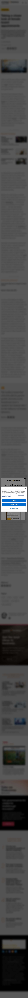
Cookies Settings (14, 508)
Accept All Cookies (14, 504)
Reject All (14, 500)
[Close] (25, 488)
